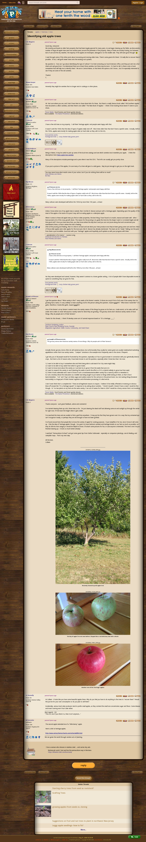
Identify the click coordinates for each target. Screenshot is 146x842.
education (11, 121)
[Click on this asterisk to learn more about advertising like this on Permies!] (119, 18)
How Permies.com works (53, 238)
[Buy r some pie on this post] (125, 121)
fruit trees (45, 32)
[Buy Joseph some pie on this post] (125, 297)
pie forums (11, 166)
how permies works (51, 135)
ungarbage (11, 82)
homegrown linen (51, 137)
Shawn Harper (30, 82)
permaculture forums (11, 32)
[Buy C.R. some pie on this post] (125, 42)
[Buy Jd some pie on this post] (125, 721)
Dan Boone (29, 99)
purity (11, 77)
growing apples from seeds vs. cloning (69, 807)
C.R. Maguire (30, 42)
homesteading (11, 54)
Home (4, 2)
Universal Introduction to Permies (56, 237)
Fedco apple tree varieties (65, 155)
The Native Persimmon (62, 114)
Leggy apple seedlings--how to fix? (67, 825)
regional (11, 116)
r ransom (29, 120)
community (11, 88)
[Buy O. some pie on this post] (125, 696)
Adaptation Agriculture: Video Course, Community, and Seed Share (67, 328)
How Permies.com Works (53, 174)
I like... (27, 93)
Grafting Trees (58, 793)
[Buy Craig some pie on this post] (125, 149)
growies (11, 38)
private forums (11, 172)
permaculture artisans (11, 110)
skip (11, 127)
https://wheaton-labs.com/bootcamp (60, 752)
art (11, 105)
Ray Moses (29, 182)
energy (11, 60)
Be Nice (47, 176)
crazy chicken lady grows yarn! (69, 137)
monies (11, 66)
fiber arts (11, 99)
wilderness (11, 93)
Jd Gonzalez (30, 720)
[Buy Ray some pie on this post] (125, 182)
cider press (11, 144)
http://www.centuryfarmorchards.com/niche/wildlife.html (63, 733)
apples (37, 32)
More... (83, 830)
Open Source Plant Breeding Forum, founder (59, 326)
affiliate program (55, 840)
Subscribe (12, 2)
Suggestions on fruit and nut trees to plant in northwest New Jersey (83, 821)
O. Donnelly (30, 695)
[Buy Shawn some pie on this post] (125, 83)
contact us (38, 840)
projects (11, 149)
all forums (11, 177)
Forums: (30, 32)
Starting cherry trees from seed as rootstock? (73, 788)
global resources (11, 138)
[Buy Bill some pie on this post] (125, 207)
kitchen (11, 71)
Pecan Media (49, 112)
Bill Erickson (30, 207)
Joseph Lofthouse (32, 296)
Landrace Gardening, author (54, 325)
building (11, 49)
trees (51, 32)
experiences (11, 133)
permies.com (11, 161)
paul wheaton (98, 840)
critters (11, 43)
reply (83, 765)
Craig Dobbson (31, 148)
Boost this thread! (83, 778)
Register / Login (138, 3)
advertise (45, 840)
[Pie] (19, 2)
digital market (11, 155)
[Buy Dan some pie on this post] (125, 100)
